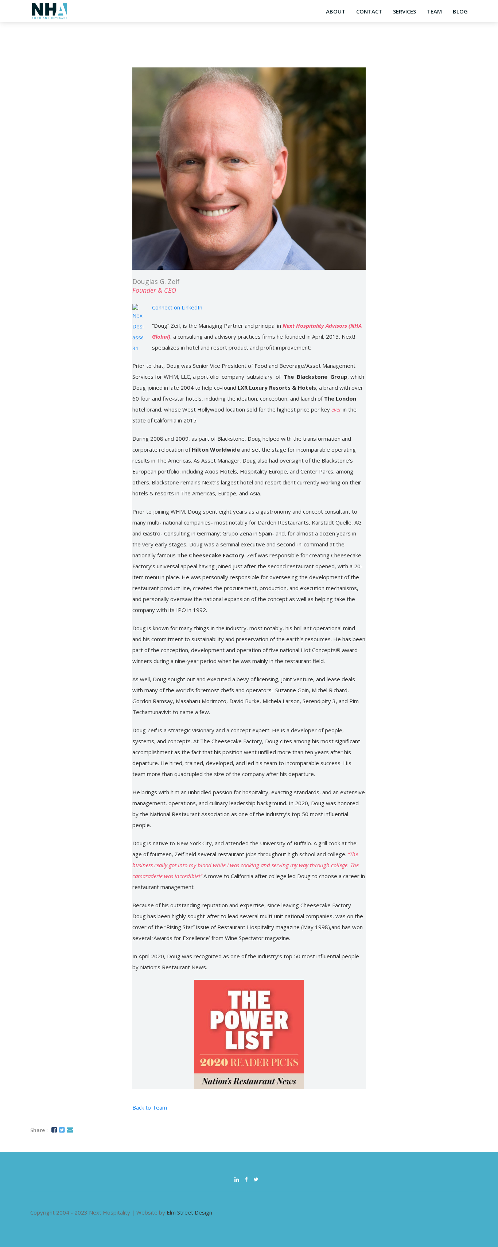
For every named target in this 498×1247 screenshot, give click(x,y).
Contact (369, 11)
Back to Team (149, 1107)
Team (434, 11)
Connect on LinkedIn (177, 307)
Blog (460, 11)
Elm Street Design (189, 1212)
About (335, 11)
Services (404, 11)
